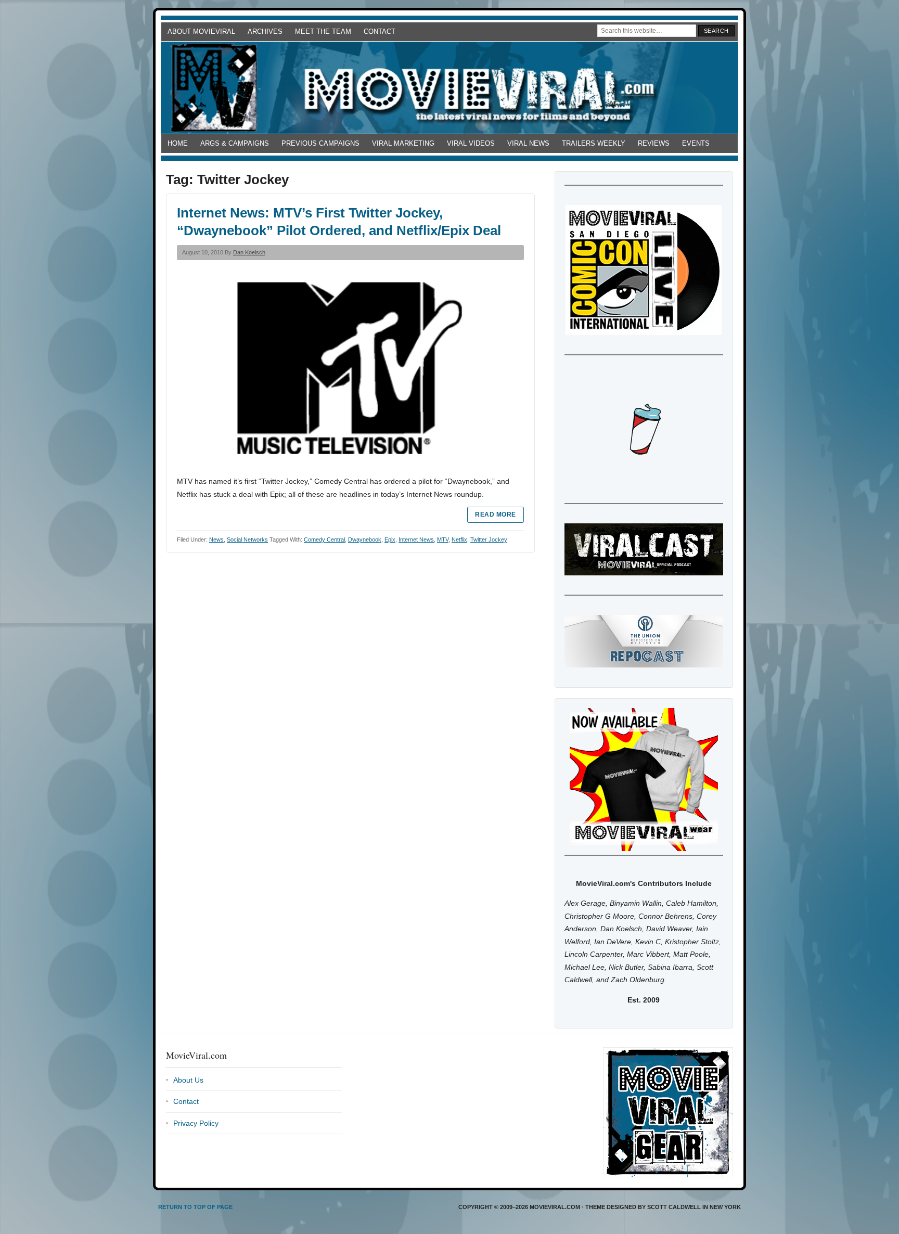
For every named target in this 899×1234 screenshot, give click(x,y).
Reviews (654, 143)
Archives (265, 31)
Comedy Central (324, 539)
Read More (495, 514)
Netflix (459, 539)
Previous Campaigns (320, 143)
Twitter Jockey (488, 539)
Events (696, 143)
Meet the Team (323, 31)
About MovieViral (201, 31)
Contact (379, 31)
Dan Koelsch (249, 252)
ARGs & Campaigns (234, 143)
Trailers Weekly (593, 143)
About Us (188, 1080)
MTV (442, 539)
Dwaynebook (364, 539)
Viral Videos (471, 143)
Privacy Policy (196, 1123)
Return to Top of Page (195, 1207)
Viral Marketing (403, 143)
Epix (389, 539)
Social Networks (247, 539)
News (216, 539)
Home (178, 143)
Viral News (528, 143)
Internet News (416, 539)
